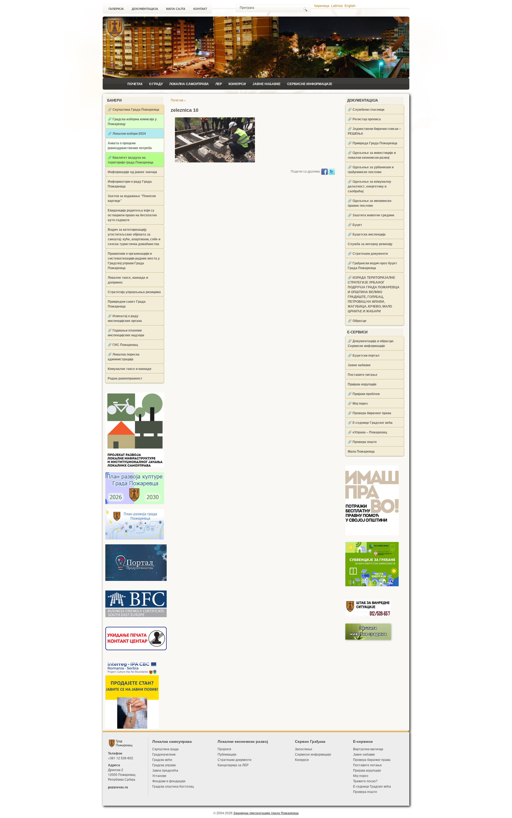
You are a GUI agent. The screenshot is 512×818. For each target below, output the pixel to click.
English (350, 5)
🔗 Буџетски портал (363, 355)
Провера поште (365, 791)
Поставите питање (362, 374)
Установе (159, 775)
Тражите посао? (365, 781)
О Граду (156, 83)
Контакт (200, 8)
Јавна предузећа (165, 770)
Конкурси (237, 83)
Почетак (134, 83)
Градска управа (164, 765)
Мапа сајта (175, 8)
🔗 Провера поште (362, 441)
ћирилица (321, 5)
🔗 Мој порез (358, 403)
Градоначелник (163, 754)
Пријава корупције (362, 384)
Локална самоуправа (189, 83)
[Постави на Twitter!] (332, 171)
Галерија (116, 8)
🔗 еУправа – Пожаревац (367, 432)
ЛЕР (218, 83)
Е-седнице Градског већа (372, 786)
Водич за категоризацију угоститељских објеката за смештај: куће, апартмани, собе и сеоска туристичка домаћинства (134, 236)
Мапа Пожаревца (361, 451)
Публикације (227, 754)
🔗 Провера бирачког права (369, 412)
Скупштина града (165, 749)
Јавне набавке (267, 83)
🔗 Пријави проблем (364, 393)
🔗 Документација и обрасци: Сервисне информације (371, 343)
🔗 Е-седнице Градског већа (370, 422)
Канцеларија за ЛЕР (233, 765)
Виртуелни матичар (368, 749)
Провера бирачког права (371, 759)
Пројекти (224, 749)
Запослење (303, 749)
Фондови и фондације (169, 781)
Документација (145, 8)
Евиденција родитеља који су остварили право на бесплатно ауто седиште (132, 215)
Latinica (337, 5)
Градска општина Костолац (173, 786)
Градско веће (162, 759)
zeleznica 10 (184, 110)
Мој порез (360, 775)
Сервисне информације (309, 83)
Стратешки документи (234, 759)
